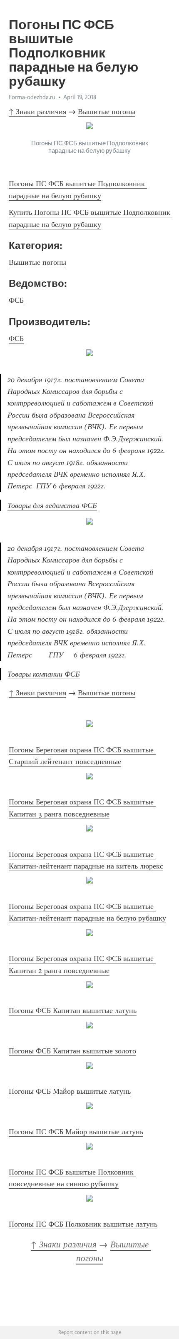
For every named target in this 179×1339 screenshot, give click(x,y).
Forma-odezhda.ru (32, 97)
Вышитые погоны (106, 111)
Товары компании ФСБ (43, 674)
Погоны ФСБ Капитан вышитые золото (72, 1050)
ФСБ (16, 300)
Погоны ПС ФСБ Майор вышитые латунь (76, 1131)
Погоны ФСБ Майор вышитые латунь (70, 1091)
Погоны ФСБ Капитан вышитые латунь (73, 1010)
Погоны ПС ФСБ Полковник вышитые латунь (83, 1224)
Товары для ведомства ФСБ (52, 505)
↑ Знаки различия (37, 111)
